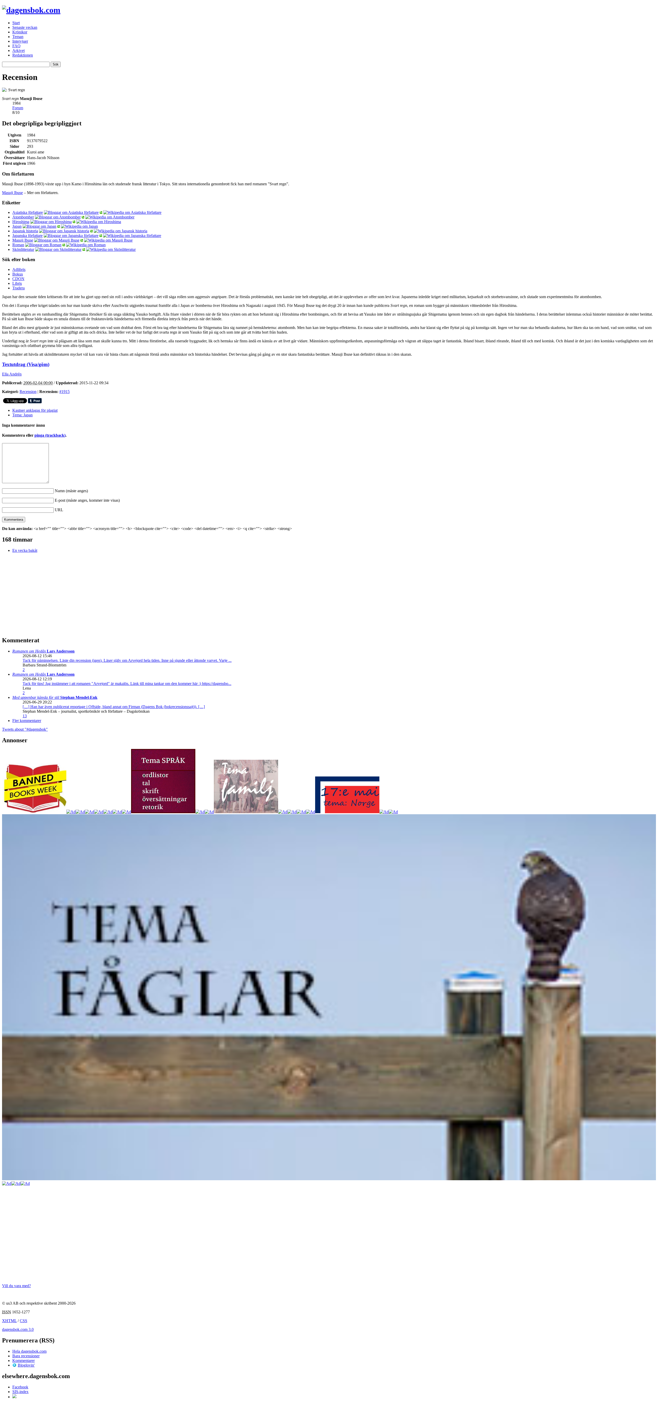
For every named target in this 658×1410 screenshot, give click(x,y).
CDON (18, 279)
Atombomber (23, 217)
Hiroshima (20, 221)
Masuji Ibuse (12, 192)
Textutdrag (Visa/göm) (25, 364)
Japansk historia (25, 231)
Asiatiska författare (27, 212)
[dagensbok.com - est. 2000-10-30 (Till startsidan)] (31, 10)
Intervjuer (20, 41)
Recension (28, 391)
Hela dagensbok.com (29, 1351)
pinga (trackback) (50, 435)
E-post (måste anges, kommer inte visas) (87, 500)
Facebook (20, 1387)
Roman (18, 245)
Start (16, 23)
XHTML (9, 1321)
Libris (17, 283)
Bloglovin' (26, 1365)
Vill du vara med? (16, 1286)
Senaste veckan (24, 27)
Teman (17, 36)
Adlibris (18, 269)
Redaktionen (22, 55)
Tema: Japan (22, 415)
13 (25, 716)
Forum (17, 108)
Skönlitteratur (23, 249)
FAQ (16, 46)
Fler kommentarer (26, 720)
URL (59, 510)
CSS (23, 1321)
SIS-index (20, 1391)
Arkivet (18, 50)
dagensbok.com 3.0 (18, 1329)
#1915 (64, 391)
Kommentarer (23, 1360)
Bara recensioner (26, 1356)
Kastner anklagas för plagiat (35, 410)
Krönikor (19, 32)
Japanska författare (27, 235)
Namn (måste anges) (71, 491)
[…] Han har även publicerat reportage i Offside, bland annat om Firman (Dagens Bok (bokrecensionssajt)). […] (114, 706)
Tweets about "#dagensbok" (25, 729)
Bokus (17, 274)
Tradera (18, 288)
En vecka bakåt (24, 550)
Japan (17, 226)
